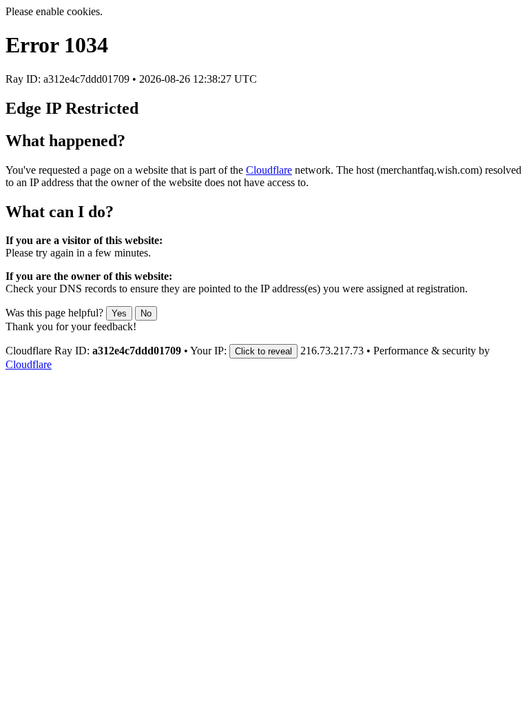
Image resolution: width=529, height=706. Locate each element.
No (146, 313)
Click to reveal (263, 351)
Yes (119, 313)
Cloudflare (269, 170)
